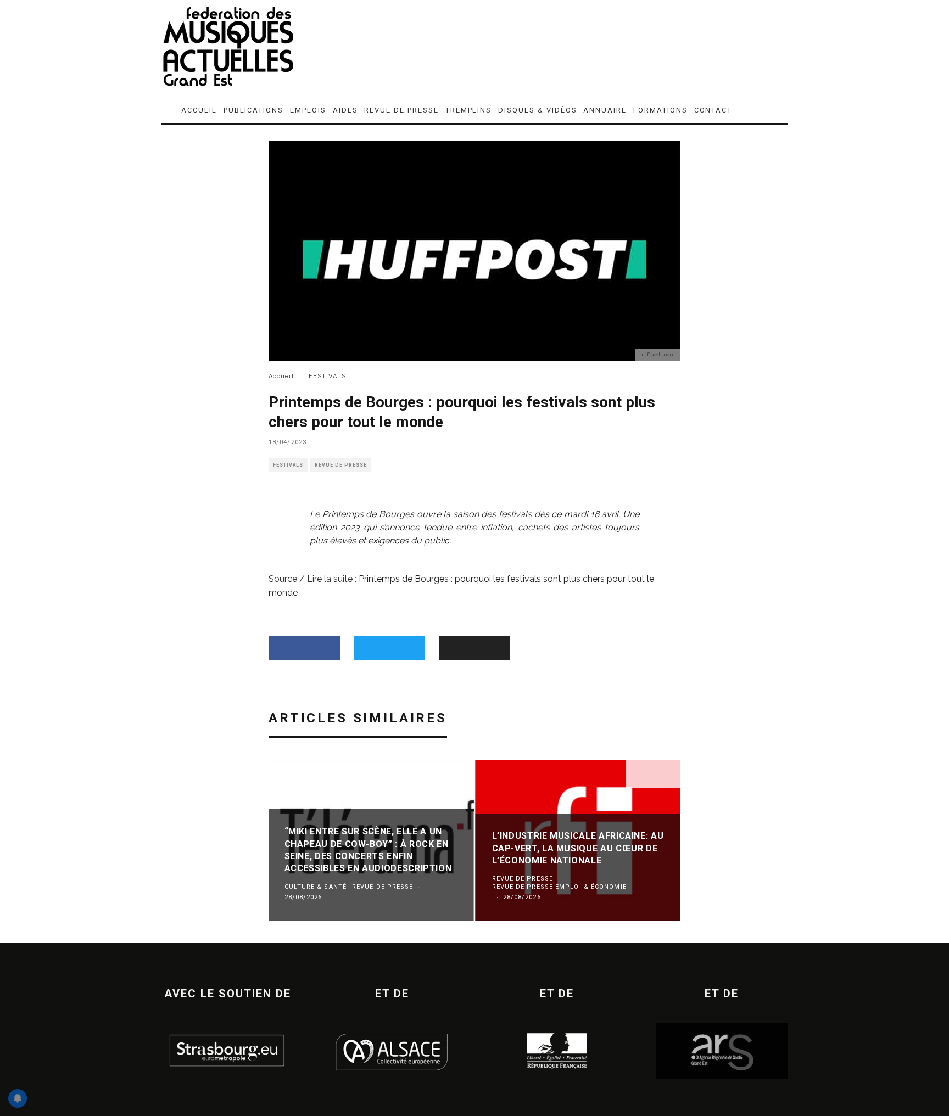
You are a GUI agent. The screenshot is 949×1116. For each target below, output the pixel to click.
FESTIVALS (288, 465)
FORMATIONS (660, 110)
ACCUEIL (199, 110)
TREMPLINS (468, 110)
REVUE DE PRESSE (401, 110)
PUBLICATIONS (253, 110)
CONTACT (713, 110)
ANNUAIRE (605, 110)
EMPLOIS (308, 110)
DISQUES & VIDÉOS (537, 110)
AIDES (345, 110)
